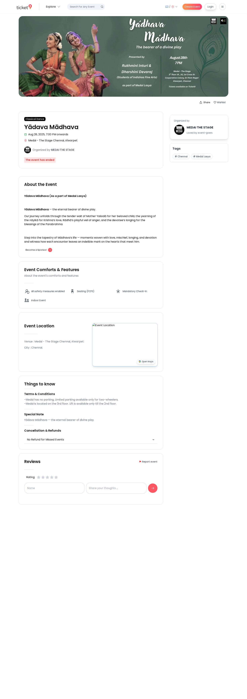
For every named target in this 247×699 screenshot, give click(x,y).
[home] (24, 6)
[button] (53, 7)
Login (211, 6)
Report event (149, 461)
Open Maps (147, 361)
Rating (30, 477)
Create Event (192, 6)
